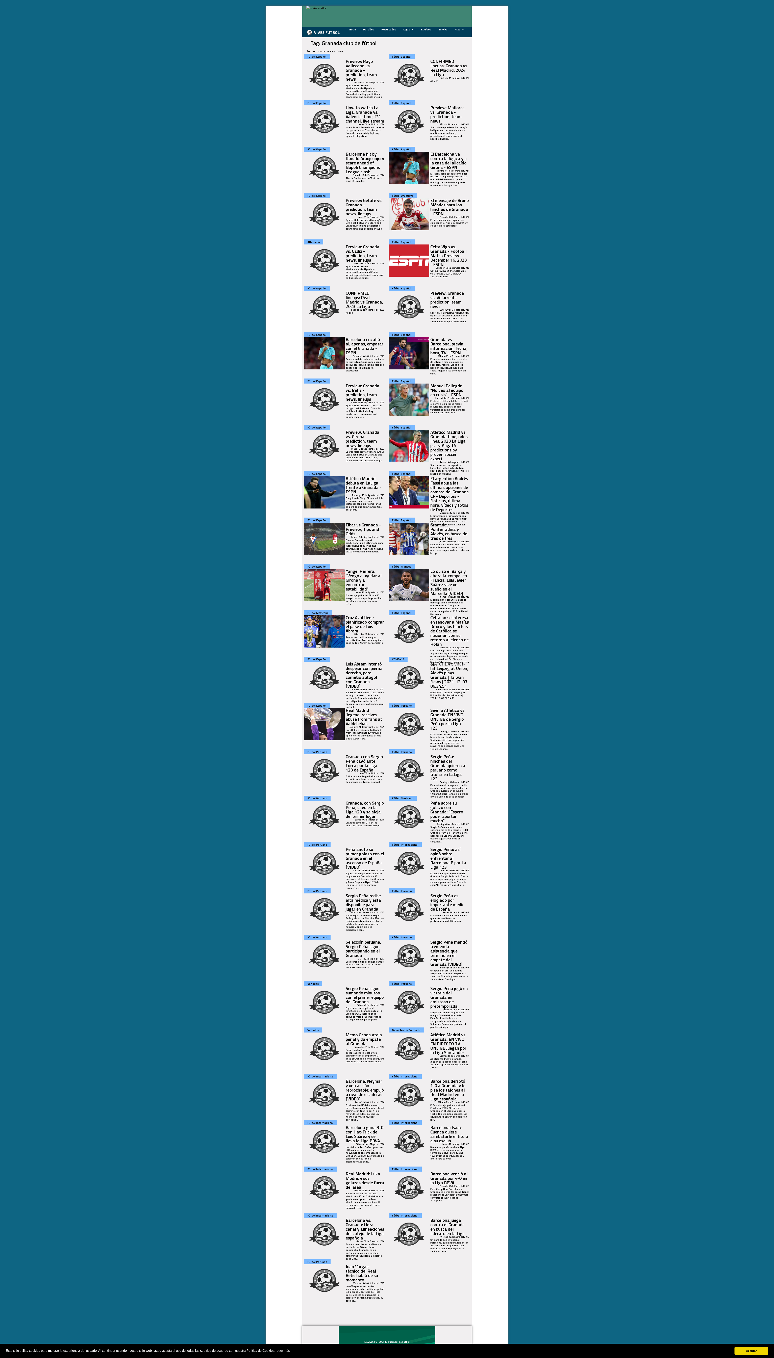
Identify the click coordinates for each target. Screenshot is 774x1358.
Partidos (368, 29)
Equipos (426, 29)
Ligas (407, 29)
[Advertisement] (282, 66)
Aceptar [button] (751, 1350)
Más (458, 29)
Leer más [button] (283, 1350)
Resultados (388, 29)
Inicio (352, 29)
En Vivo (442, 29)
